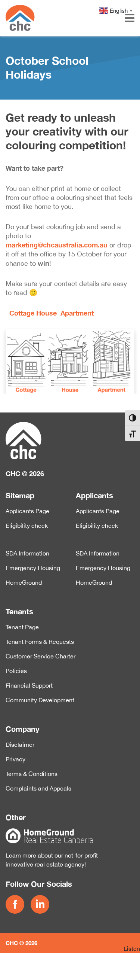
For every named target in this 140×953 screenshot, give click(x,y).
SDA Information (27, 553)
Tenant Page (22, 627)
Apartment (77, 313)
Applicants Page (27, 511)
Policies (16, 670)
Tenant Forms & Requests (40, 641)
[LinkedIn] (41, 904)
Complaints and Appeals (38, 788)
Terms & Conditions (31, 773)
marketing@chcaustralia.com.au (57, 245)
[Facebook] (16, 904)
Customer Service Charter (40, 656)
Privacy (15, 759)
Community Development (40, 700)
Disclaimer (20, 744)
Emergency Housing (33, 567)
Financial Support (29, 685)
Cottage (21, 313)
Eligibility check (27, 525)
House (46, 313)
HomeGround (24, 582)
